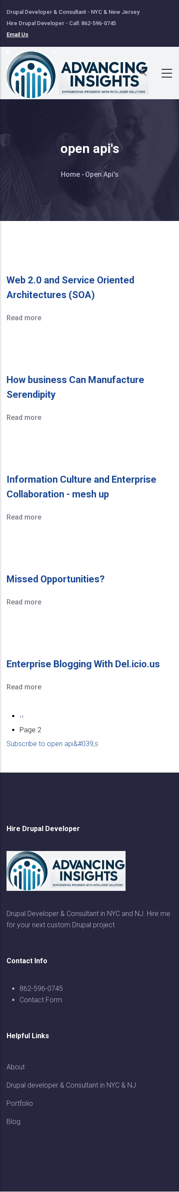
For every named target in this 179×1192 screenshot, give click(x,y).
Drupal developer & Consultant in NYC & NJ (71, 1085)
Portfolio (20, 1103)
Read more (24, 318)
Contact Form (41, 1000)
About (16, 1067)
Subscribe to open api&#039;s (52, 744)
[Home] (83, 70)
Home (70, 174)
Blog (13, 1121)
